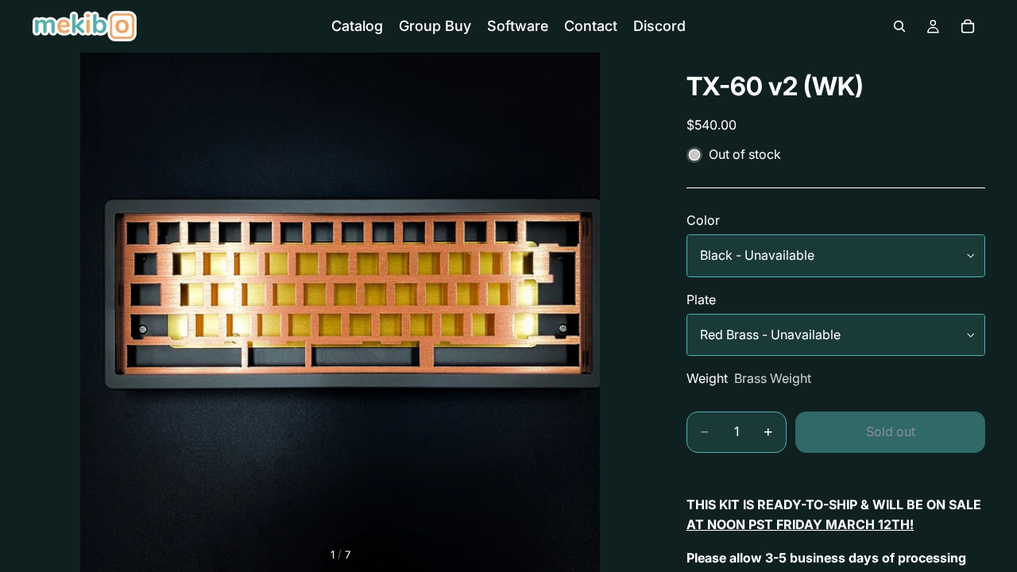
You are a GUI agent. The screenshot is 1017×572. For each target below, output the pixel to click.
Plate (701, 299)
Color (703, 220)
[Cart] (967, 26)
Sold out (890, 431)
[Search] (899, 26)
